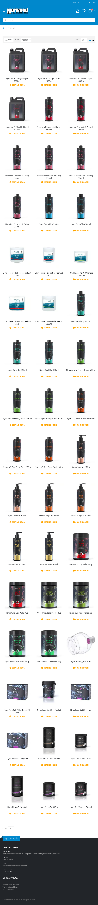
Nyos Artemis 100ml (49, 564)
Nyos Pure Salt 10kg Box (17, 758)
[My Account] (77, 11)
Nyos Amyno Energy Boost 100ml (49, 418)
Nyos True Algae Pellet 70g (80, 613)
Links (75, 2)
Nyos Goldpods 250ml (49, 515)
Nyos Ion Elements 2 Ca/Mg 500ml (17, 176)
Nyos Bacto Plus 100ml (81, 224)
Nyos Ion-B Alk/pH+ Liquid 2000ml (17, 128)
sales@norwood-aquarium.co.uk (15, 865)
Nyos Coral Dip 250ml (17, 370)
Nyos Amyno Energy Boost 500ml (80, 370)
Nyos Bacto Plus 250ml (49, 224)
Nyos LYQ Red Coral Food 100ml (49, 467)
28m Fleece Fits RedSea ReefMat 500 (17, 274)
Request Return (8, 890)
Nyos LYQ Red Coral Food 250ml (17, 467)
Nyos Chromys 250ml (80, 467)
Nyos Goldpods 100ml (80, 515)
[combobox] (49, 20)
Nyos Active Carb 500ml (80, 758)
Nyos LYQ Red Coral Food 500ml (81, 418)
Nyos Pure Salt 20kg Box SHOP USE (17, 711)
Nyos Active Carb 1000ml (49, 758)
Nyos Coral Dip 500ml (80, 321)
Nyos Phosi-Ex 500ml (49, 807)
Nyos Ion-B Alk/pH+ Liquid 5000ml (80, 79)
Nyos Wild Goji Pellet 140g (80, 564)
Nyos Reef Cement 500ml (81, 807)
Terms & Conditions (10, 887)
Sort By (17, 40)
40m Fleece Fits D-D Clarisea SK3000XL (81, 274)
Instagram (10, 871)
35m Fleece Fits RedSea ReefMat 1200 (49, 274)
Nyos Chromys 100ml (17, 515)
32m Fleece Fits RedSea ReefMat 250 (17, 322)
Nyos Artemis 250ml (17, 564)
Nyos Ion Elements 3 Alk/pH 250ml (81, 128)
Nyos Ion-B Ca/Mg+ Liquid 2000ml (49, 79)
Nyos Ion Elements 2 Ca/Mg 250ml (49, 176)
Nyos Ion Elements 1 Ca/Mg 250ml (17, 225)
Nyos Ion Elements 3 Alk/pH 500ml (49, 128)
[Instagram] (93, 2)
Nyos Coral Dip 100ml (48, 370)
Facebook (5, 871)
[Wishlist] (84, 11)
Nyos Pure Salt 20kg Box (80, 710)
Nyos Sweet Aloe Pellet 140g (17, 661)
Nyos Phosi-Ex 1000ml (17, 807)
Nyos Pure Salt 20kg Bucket (49, 710)
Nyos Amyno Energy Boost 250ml (17, 418)
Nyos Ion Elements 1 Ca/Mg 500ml (81, 176)
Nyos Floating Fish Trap (81, 661)
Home (3, 28)
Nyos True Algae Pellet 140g (49, 613)
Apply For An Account (11, 884)
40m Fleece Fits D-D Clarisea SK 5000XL (49, 322)
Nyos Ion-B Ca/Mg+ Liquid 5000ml (17, 79)
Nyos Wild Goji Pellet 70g (17, 613)
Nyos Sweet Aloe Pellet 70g (49, 661)
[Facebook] (89, 2)
